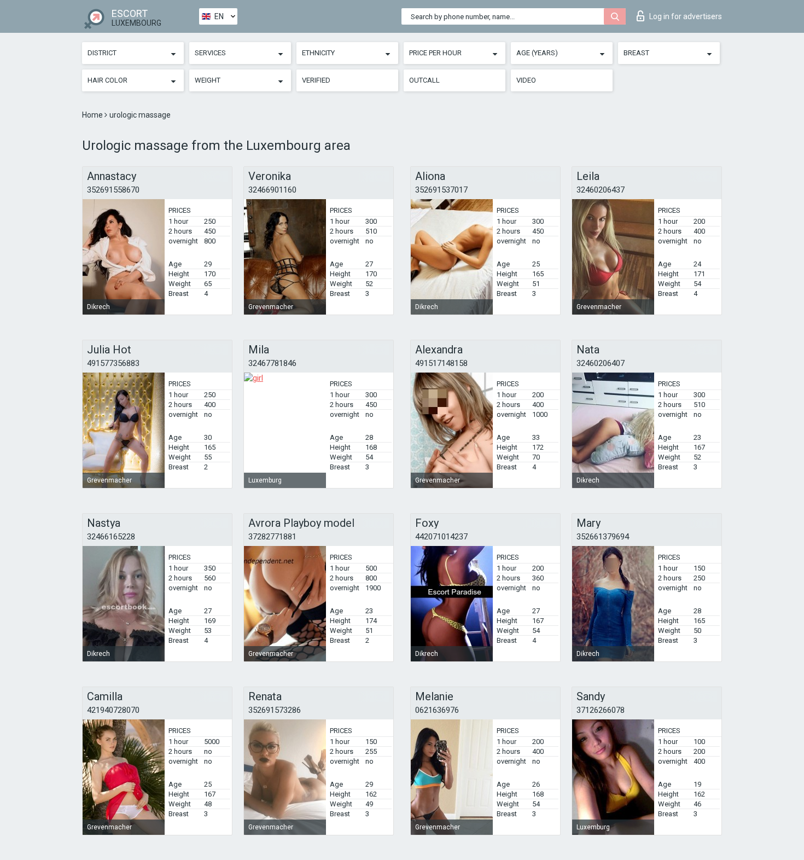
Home (93, 115)
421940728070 (113, 710)
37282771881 (272, 537)
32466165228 (111, 537)
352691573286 (274, 710)
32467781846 (272, 363)
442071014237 (441, 537)
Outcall (424, 80)
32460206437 (600, 190)
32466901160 (272, 190)
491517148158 (441, 363)
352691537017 (441, 190)
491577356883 (113, 363)
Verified (316, 80)
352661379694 (602, 537)
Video (526, 80)
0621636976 (437, 710)
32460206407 (600, 363)
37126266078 (600, 710)
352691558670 (113, 190)
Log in (685, 16)
